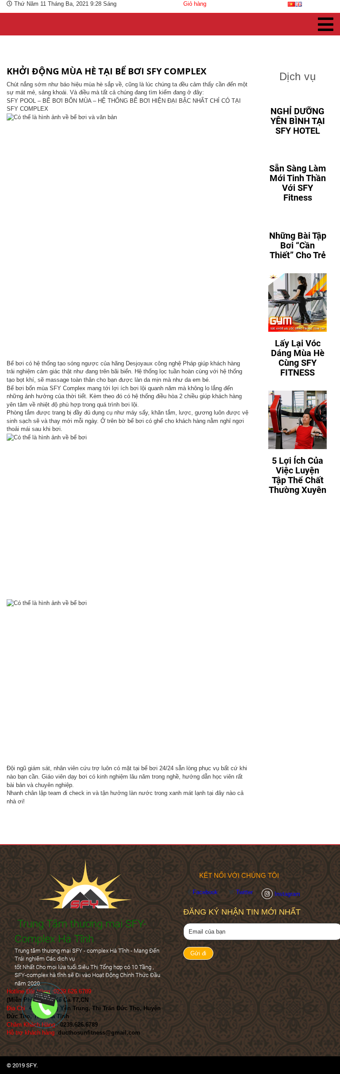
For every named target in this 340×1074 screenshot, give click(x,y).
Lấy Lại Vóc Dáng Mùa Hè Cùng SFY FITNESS (298, 358)
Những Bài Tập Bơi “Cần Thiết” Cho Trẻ (297, 245)
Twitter (244, 892)
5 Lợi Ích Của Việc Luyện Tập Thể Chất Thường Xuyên (297, 475)
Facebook (206, 892)
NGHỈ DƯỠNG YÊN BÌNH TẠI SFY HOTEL (297, 121)
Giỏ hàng (194, 3)
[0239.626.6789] (43, 998)
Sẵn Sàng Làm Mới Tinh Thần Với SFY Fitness (297, 183)
